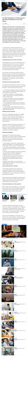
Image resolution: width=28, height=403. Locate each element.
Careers (9, 1)
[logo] (2, 0)
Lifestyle (3, 237)
